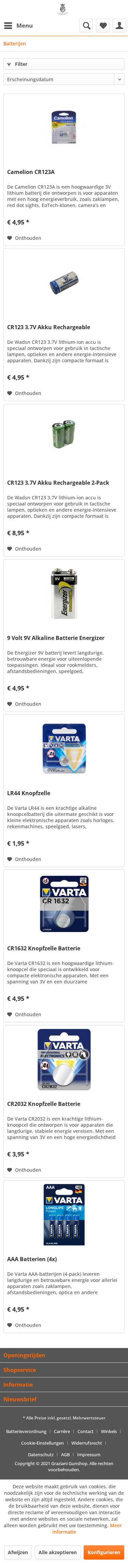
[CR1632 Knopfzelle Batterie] (64, 904)
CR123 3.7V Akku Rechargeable (48, 327)
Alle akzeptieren (58, 1552)
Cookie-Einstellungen (42, 1443)
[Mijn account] (119, 25)
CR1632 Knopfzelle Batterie (43, 948)
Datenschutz (41, 1454)
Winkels (109, 1431)
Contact (85, 1431)
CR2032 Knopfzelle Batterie (43, 1104)
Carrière (62, 1431)
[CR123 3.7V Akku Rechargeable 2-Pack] (64, 438)
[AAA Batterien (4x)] (64, 1214)
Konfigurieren (104, 1552)
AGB (65, 1454)
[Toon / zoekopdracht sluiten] (86, 25)
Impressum (88, 1454)
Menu (24, 25)
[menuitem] (18, 25)
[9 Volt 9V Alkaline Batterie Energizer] (64, 593)
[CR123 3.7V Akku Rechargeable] (64, 282)
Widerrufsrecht (86, 1443)
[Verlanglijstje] (103, 25)
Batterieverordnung (26, 1431)
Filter (20, 64)
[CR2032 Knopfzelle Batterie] (64, 1059)
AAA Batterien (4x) (32, 1259)
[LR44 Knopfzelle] (64, 748)
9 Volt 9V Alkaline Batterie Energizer (55, 638)
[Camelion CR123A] (64, 127)
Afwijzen (18, 1552)
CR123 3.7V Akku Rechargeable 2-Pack (58, 482)
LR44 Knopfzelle (28, 793)
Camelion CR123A (31, 172)
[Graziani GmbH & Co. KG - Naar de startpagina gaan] (64, 11)
